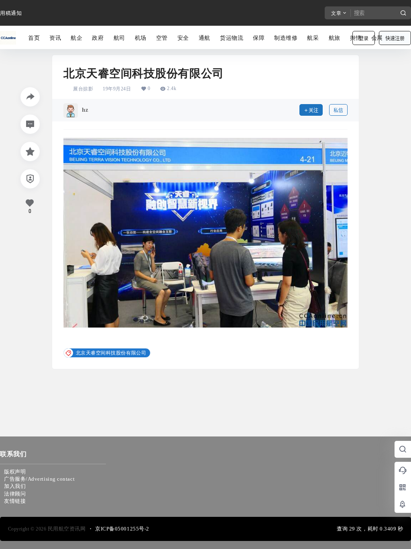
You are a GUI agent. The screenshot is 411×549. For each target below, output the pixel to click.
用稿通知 (11, 13)
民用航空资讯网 (65, 529)
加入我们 (15, 486)
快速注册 (395, 38)
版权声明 (15, 472)
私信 (338, 110)
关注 (313, 110)
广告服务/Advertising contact (39, 479)
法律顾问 (15, 494)
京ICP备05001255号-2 (122, 529)
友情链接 (15, 501)
